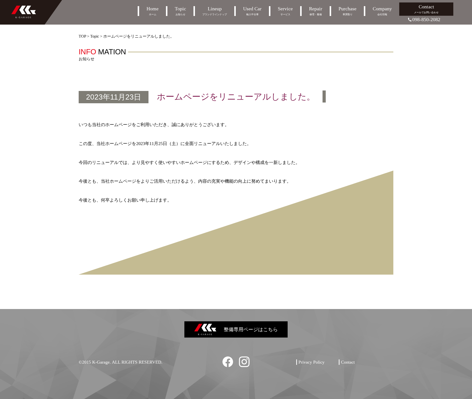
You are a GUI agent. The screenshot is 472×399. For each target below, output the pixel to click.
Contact (426, 9)
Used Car (252, 11)
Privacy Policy (311, 362)
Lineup (214, 11)
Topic (180, 11)
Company (382, 11)
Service (285, 11)
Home (153, 11)
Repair (315, 11)
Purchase (347, 11)
